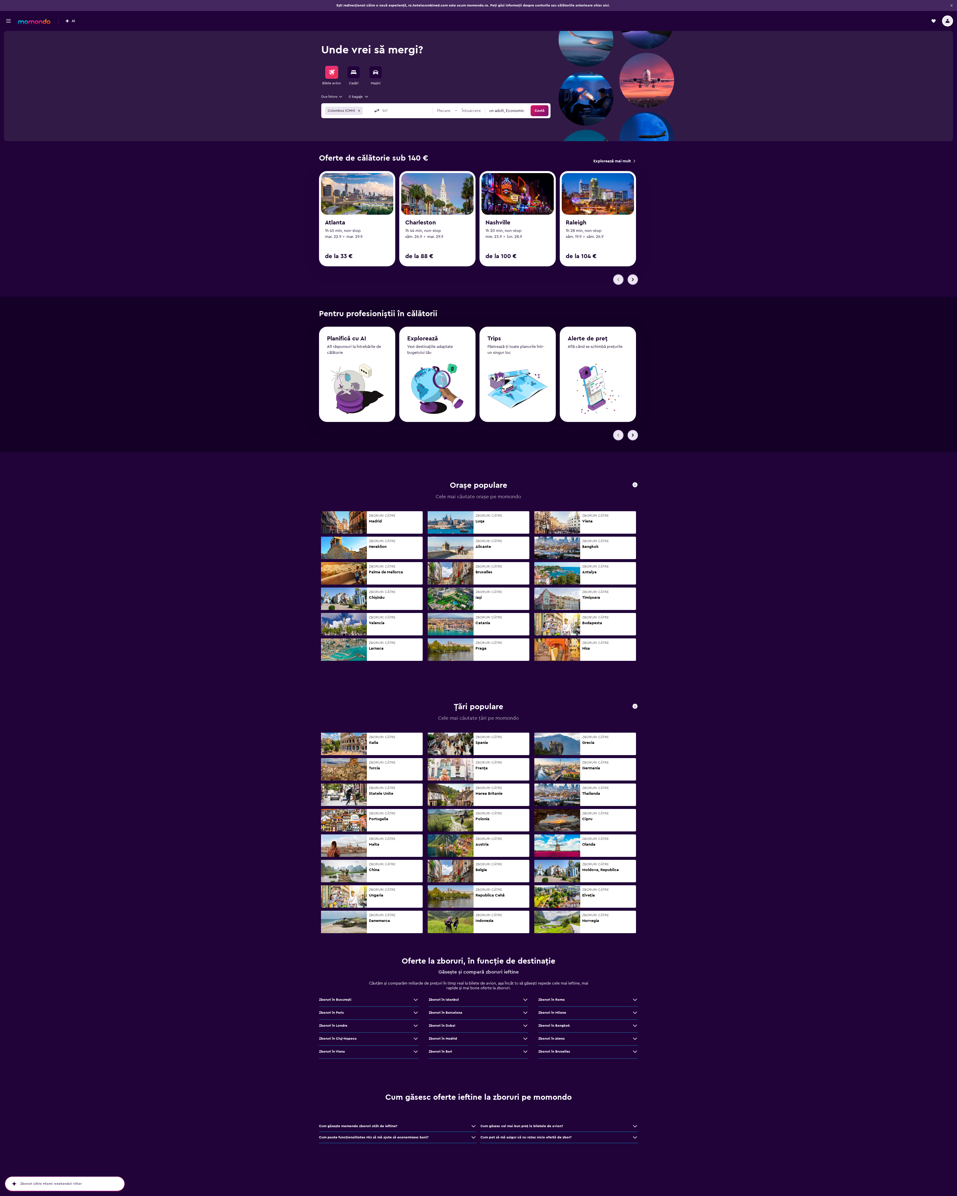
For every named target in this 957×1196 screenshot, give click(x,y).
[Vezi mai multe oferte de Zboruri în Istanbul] (525, 1000)
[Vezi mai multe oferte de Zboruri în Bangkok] (635, 1026)
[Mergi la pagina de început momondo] (34, 21)
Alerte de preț (588, 339)
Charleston (420, 223)
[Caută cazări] (353, 72)
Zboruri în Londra (333, 1025)
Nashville (497, 223)
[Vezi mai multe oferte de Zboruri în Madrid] (525, 1039)
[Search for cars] (375, 72)
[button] (951, 5)
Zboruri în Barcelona (445, 1012)
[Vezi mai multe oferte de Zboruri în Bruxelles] (635, 1052)
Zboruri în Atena (551, 1038)
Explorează (422, 339)
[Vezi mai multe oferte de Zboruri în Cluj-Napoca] (416, 1039)
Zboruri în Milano (552, 1012)
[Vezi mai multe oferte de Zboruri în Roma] (635, 1000)
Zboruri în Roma (551, 999)
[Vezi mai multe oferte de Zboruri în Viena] (416, 1052)
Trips (494, 339)
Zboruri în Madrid (443, 1038)
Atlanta (335, 223)
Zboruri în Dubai (442, 1025)
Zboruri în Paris (331, 1012)
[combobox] (332, 96)
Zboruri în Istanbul (444, 999)
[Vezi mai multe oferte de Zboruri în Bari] (525, 1052)
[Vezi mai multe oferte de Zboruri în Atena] (635, 1039)
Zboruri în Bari (440, 1051)
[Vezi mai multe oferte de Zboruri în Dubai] (525, 1026)
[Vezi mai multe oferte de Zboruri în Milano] (635, 1013)
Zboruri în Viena (332, 1051)
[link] (614, 161)
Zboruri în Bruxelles (554, 1051)
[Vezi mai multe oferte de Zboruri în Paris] (416, 1013)
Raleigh (576, 223)
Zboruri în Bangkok (554, 1025)
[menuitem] (331, 76)
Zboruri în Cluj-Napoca (338, 1038)
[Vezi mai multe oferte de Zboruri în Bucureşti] (416, 1000)
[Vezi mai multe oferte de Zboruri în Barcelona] (525, 1013)
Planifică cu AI (346, 339)
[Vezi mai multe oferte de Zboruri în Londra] (416, 1026)
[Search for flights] (331, 72)
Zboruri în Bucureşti (335, 999)
